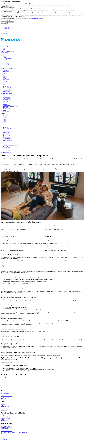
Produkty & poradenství (8, 46)
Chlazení (5, 142)
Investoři (5, 32)
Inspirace (5, 48)
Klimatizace (5, 134)
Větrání (4, 148)
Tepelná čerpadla (6, 135)
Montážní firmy (6, 27)
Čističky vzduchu (6, 137)
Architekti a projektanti (8, 28)
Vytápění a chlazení (7, 143)
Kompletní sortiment (7, 138)
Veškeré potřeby (6, 149)
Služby (4, 49)
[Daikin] (10, 44)
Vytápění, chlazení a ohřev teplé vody (11, 145)
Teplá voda (5, 146)
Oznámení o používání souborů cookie (35, 18)
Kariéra (4, 30)
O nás (4, 29)
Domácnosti (5, 25)
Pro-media (5, 33)
